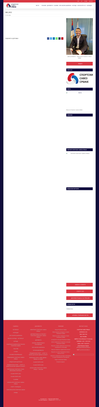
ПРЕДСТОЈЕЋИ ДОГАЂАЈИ (15, 361)
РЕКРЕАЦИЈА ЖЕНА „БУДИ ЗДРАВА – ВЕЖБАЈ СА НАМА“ (38, 358)
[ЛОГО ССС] (79, 79)
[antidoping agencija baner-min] (73, 133)
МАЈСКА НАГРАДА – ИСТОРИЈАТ (16, 338)
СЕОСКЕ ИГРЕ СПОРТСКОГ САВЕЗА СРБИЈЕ (15, 383)
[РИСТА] (79, 100)
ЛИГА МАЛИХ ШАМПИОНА (15, 335)
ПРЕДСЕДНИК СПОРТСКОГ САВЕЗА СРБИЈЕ (15, 358)
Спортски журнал (60, 361)
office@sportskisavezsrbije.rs (83, 347)
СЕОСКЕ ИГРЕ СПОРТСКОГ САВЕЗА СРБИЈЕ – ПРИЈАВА (38, 368)
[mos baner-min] (86, 118)
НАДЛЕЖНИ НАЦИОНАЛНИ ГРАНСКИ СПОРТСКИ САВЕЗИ (16, 345)
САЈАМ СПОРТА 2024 (16, 376)
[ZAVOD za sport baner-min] (86, 133)
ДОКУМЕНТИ (38, 340)
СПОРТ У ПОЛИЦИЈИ (16, 386)
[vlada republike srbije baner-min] (73, 118)
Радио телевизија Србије (61, 359)
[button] (93, 5)
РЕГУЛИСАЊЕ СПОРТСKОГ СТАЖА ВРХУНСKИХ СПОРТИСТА (15, 370)
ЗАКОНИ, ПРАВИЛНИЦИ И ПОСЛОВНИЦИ (38, 343)
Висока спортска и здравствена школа (61, 349)
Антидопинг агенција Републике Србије (60, 339)
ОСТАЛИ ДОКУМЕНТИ (38, 350)
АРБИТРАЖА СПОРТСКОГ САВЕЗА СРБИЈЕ (38, 330)
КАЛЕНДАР (15, 332)
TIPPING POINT (58, 400)
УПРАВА (16, 392)
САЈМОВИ (15, 379)
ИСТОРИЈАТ (16, 329)
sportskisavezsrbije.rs (85, 349)
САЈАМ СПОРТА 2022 (16, 373)
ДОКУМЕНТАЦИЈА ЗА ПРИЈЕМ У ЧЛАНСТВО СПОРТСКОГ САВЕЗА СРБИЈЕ (38, 336)
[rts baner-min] (73, 192)
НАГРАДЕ (15, 341)
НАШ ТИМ (15, 348)
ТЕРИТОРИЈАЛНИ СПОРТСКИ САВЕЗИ (16, 389)
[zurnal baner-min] (86, 192)
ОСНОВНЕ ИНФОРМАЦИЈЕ (15, 354)
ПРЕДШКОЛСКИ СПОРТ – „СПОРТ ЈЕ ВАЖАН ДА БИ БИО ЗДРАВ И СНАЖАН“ (15, 365)
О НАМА (16, 351)
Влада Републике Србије (61, 329)
